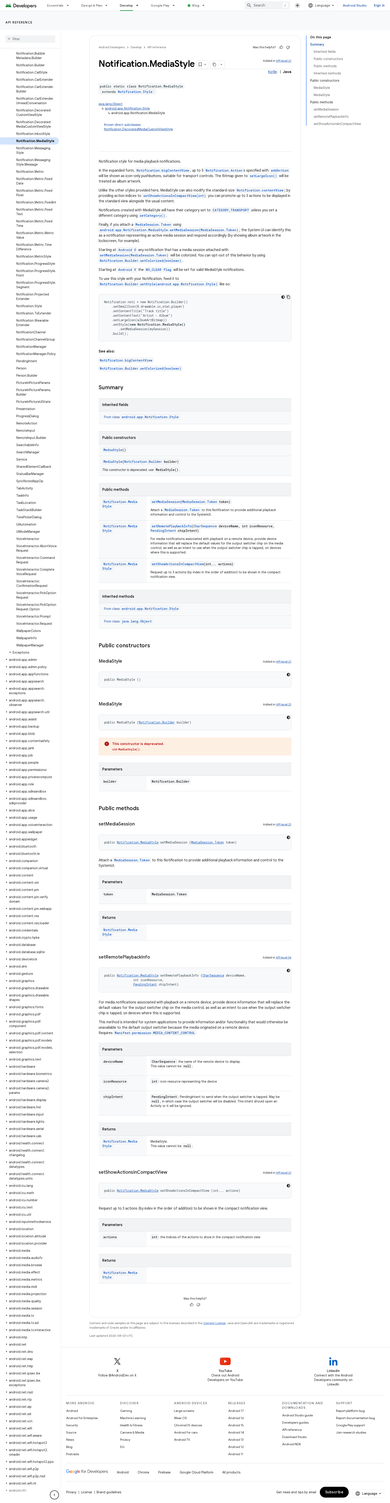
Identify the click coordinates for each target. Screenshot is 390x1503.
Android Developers (112, 47)
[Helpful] (281, 47)
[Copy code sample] (288, 297)
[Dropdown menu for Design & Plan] (108, 5)
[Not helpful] (288, 47)
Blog (195, 5)
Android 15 (236, 1425)
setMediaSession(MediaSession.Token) (134, 255)
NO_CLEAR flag (158, 269)
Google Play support (350, 1425)
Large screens (184, 1411)
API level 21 (283, 61)
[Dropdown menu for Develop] (139, 5)
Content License (214, 1323)
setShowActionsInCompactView (178, 564)
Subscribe (334, 1492)
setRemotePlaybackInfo (171, 526)
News (70, 1440)
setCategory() (152, 215)
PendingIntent (163, 530)
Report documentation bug (355, 1418)
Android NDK (291, 1444)
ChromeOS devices (188, 1425)
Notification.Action (224, 170)
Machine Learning (133, 1418)
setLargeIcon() (263, 176)
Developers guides (295, 1422)
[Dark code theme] (283, 297)
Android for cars (185, 1432)
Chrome (143, 1472)
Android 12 (236, 1447)
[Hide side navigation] (54, 1494)
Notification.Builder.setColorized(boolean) (140, 260)
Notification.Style (135, 92)
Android (72, 1411)
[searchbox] (30, 39)
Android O (127, 250)
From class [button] (141, 417)
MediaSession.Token (153, 224)
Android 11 (235, 1454)
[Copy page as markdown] (214, 64)
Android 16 (236, 1418)
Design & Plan (91, 5)
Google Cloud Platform (196, 1472)
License (86, 1492)
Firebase (164, 1472)
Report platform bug (350, 1411)
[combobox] (267, 5)
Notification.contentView (260, 190)
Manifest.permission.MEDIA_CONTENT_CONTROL (155, 1033)
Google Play (160, 5)
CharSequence (205, 526)
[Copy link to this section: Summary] (127, 388)
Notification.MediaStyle (137, 842)
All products (231, 1472)
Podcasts (72, 1454)
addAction (280, 170)
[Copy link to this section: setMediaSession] (139, 824)
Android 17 (236, 1411)
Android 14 (236, 1432)
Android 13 (236, 1440)
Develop (126, 5)
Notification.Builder (143, 461)
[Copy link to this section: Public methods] (143, 808)
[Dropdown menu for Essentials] (70, 5)
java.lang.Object (111, 104)
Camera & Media (132, 1432)
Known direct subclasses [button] (138, 127)
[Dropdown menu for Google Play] (175, 5)
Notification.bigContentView (163, 170)
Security (72, 1425)
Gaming (126, 1411)
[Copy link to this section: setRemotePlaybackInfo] (154, 957)
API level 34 (283, 957)
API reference (19, 22)
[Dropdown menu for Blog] (205, 5)
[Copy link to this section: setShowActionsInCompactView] (171, 1172)
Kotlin (272, 72)
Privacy (125, 1440)
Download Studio (294, 1437)
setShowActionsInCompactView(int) (174, 196)
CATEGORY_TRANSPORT (231, 210)
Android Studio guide (297, 1415)
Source (71, 1432)
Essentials (55, 5)
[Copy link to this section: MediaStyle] (126, 661)
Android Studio (355, 5)
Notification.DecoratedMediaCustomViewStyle (138, 129)
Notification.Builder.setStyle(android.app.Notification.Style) (159, 284)
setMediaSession (166, 502)
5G (122, 1447)
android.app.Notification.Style (127, 108)
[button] (29, 652)
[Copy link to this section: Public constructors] (154, 646)
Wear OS (180, 1418)
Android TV (182, 1440)
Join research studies (351, 1432)
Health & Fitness (131, 1425)
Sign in (379, 5)
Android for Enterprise (82, 1418)
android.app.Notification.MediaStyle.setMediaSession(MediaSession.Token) (169, 230)
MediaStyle (112, 450)
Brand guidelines (109, 1492)
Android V (127, 269)
